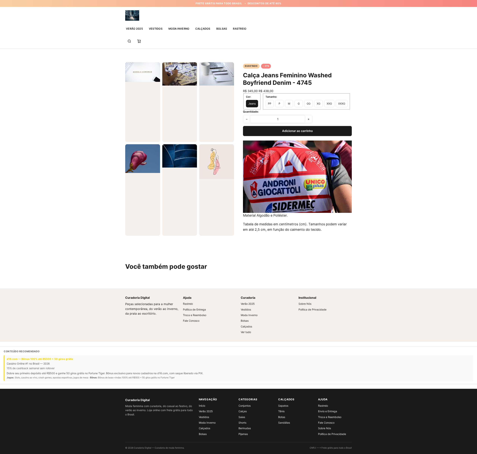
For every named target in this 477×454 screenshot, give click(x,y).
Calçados (202, 28)
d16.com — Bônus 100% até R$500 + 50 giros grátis (40, 358)
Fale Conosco (191, 320)
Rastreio (239, 28)
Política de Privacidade (312, 309)
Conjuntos (244, 405)
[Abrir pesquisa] (129, 41)
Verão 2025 (134, 28)
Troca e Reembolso (194, 315)
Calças (242, 411)
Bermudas (244, 428)
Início (202, 405)
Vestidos (155, 28)
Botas (281, 417)
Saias (241, 417)
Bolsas (221, 28)
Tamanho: (271, 96)
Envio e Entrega (327, 411)
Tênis (281, 411)
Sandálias (284, 422)
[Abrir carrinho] (139, 41)
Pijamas (243, 434)
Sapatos (283, 405)
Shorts (242, 422)
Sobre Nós (304, 303)
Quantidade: (251, 111)
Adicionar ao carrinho (297, 131)
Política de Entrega (194, 309)
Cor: (248, 96)
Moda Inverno (178, 28)
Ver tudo (246, 332)
